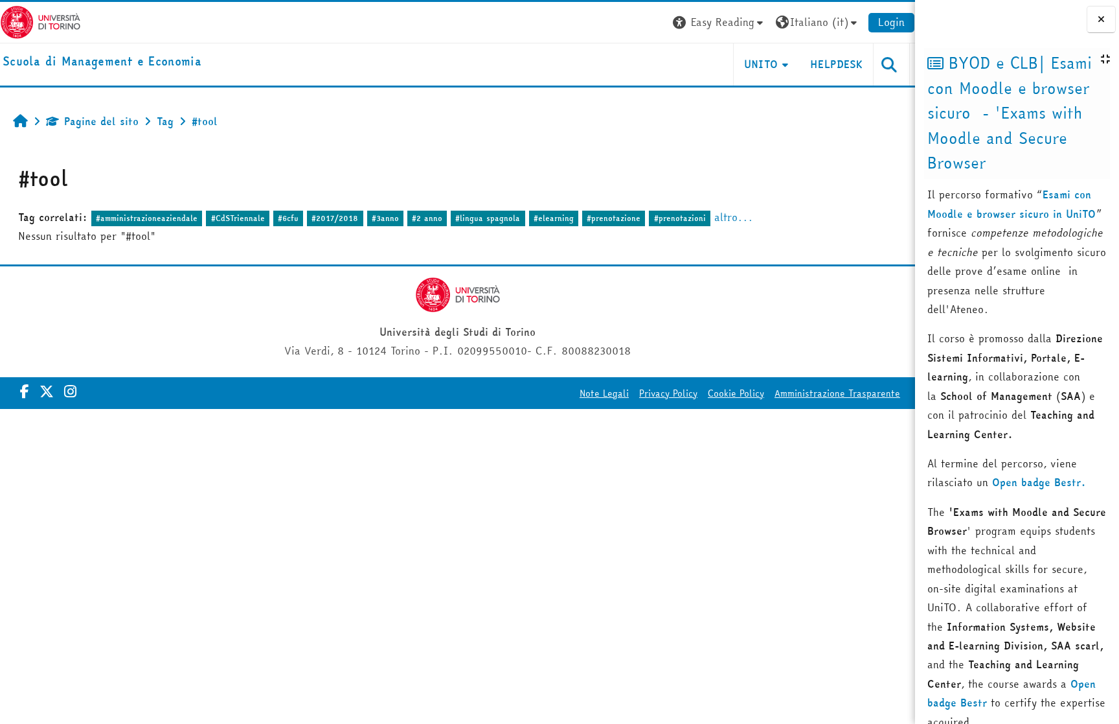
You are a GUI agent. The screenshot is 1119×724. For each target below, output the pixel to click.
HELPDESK (836, 64)
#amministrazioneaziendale (147, 218)
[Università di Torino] (40, 21)
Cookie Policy (736, 393)
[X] (46, 391)
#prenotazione (613, 218)
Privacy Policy (668, 393)
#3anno (385, 218)
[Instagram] (70, 391)
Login (891, 22)
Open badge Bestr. (1039, 482)
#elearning (554, 218)
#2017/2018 (334, 218)
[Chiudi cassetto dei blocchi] (1101, 19)
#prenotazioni (680, 218)
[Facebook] (24, 391)
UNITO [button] (761, 64)
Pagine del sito (101, 121)
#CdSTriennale (238, 218)
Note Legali (604, 393)
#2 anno (427, 218)
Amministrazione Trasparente (837, 393)
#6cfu (288, 218)
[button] (719, 22)
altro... (733, 217)
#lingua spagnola (487, 218)
